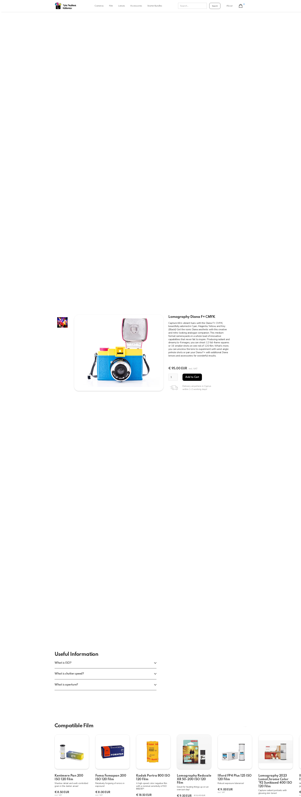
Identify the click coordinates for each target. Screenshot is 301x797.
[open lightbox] (119, 353)
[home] (66, 5)
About (229, 6)
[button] (241, 6)
